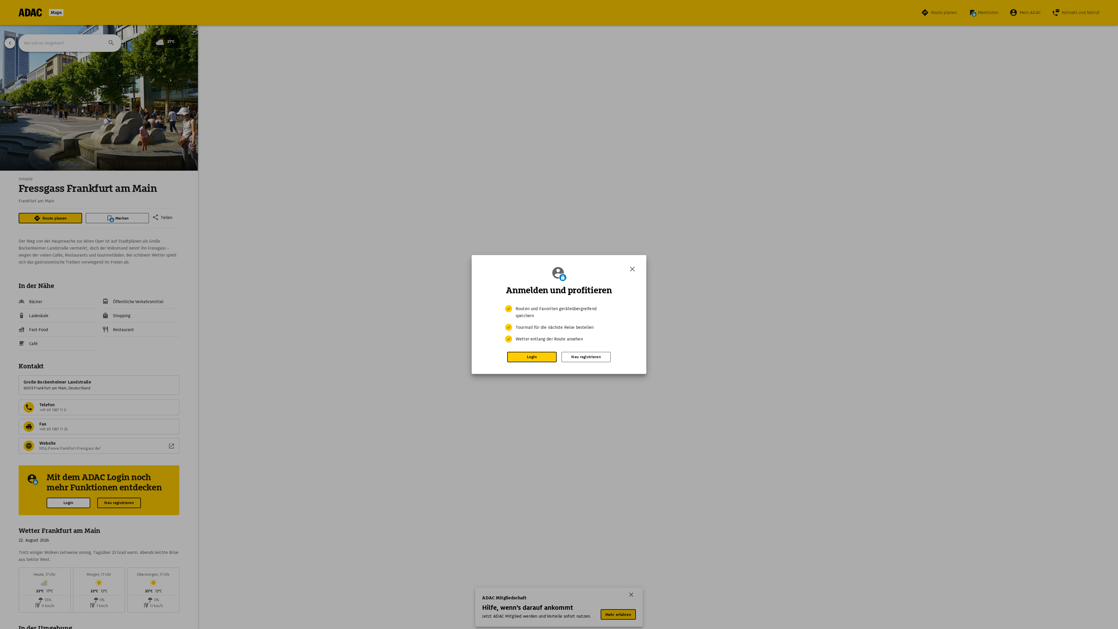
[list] (559, 323)
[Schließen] (632, 269)
